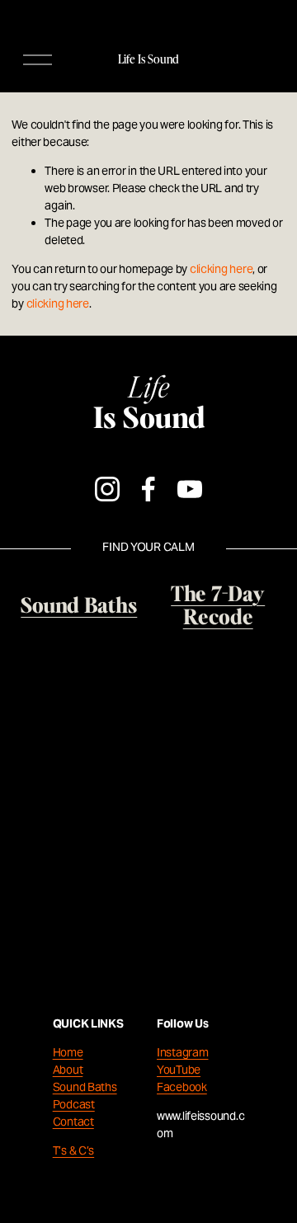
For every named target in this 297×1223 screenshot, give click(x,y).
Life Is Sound (148, 59)
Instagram (182, 1052)
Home (68, 1052)
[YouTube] (190, 489)
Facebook (182, 1087)
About (68, 1069)
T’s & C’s (73, 1150)
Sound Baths (85, 1087)
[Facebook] (148, 489)
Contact (73, 1121)
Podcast (74, 1104)
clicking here (221, 268)
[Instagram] (107, 489)
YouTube (178, 1069)
